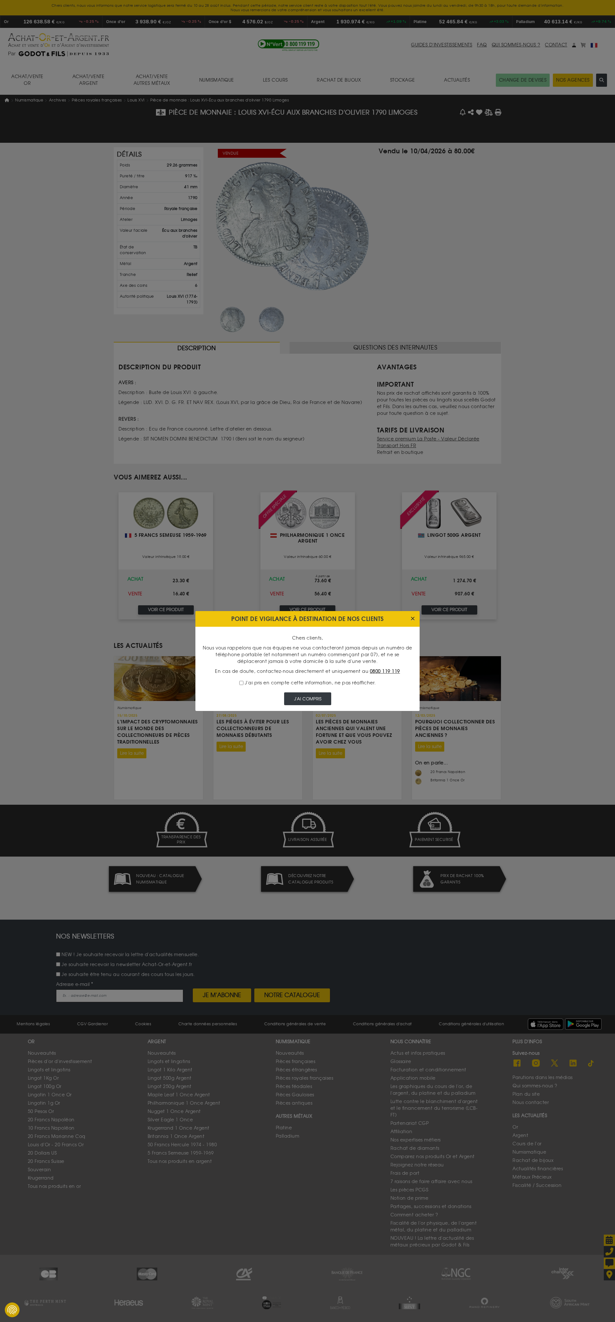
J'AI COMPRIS (307, 699)
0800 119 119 (385, 671)
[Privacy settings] (12, 1309)
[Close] (412, 619)
